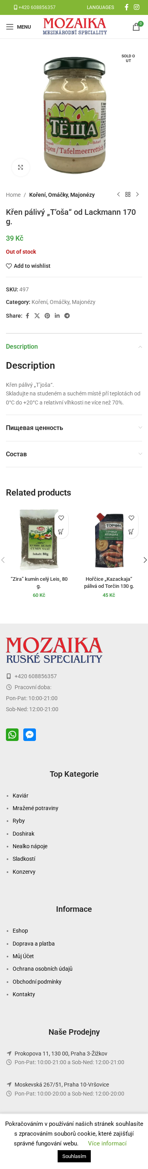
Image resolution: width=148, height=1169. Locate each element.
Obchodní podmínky (37, 982)
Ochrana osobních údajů (43, 969)
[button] (61, 531)
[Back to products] (128, 194)
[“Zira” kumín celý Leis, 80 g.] (39, 540)
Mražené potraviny (35, 808)
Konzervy (24, 872)
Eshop (20, 931)
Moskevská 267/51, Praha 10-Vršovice (62, 1084)
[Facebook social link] (126, 7)
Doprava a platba (34, 943)
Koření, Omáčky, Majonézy (62, 195)
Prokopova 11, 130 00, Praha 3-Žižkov (61, 1053)
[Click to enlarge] (21, 167)
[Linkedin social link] (57, 316)
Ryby (19, 821)
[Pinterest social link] (47, 316)
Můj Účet (23, 956)
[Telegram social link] (67, 316)
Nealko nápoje (30, 846)
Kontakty (24, 994)
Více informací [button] (107, 1143)
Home (13, 195)
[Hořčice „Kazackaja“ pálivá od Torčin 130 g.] (109, 540)
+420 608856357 (36, 7)
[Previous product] (118, 194)
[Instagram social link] (136, 7)
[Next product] (137, 194)
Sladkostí (24, 859)
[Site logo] (75, 26)
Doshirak (23, 834)
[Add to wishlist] (61, 518)
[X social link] (37, 316)
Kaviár (20, 795)
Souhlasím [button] (74, 1156)
